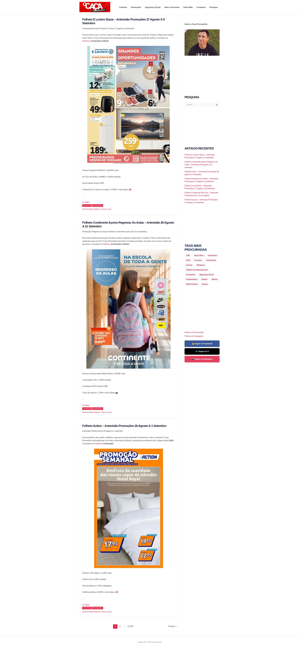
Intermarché (211, 260)
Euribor (204, 279)
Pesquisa (213, 7)
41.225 (130, 626)
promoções (97, 205)
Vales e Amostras (172, 7)
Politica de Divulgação (194, 336)
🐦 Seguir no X (202, 351)
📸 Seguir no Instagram (202, 359)
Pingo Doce (199, 255)
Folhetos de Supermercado (197, 270)
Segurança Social (152, 7)
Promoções (136, 7)
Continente (212, 255)
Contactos (201, 7)
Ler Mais (85, 202)
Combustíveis (191, 279)
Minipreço (201, 265)
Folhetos (123, 7)
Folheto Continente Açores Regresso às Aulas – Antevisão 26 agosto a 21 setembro (201, 164)
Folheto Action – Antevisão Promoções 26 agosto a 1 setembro (124, 426)
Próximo (173, 626)
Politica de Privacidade (194, 332)
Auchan (189, 265)
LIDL (188, 255)
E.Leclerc (198, 260)
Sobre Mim (188, 7)
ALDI (188, 260)
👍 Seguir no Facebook (202, 344)
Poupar (205, 284)
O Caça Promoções (81, 12)
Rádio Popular (192, 284)
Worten (215, 279)
